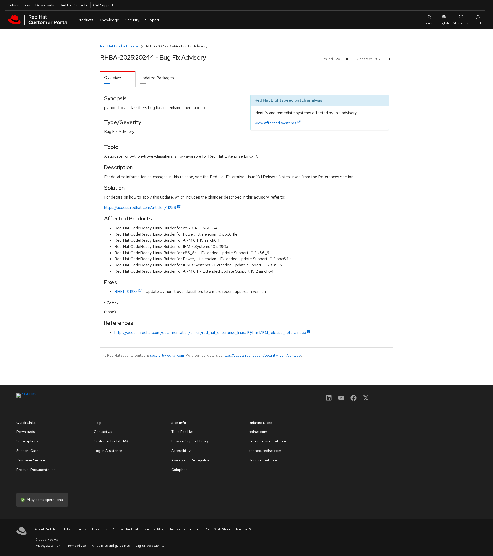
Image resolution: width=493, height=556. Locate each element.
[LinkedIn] (329, 399)
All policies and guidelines (111, 546)
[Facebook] (353, 399)
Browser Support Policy (190, 441)
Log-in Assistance (108, 450)
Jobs (66, 529)
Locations (99, 529)
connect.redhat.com (265, 450)
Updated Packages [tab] (157, 77)
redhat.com (258, 431)
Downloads (44, 5)
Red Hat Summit (248, 529)
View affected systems (275, 123)
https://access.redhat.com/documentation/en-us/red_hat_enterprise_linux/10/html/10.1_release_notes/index (210, 332)
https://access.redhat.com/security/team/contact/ (262, 355)
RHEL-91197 (125, 291)
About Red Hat (46, 529)
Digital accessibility (150, 546)
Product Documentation (36, 469)
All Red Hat (461, 23)
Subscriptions (19, 5)
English (444, 23)
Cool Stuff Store (218, 529)
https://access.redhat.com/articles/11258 (140, 207)
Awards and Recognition (190, 460)
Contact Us (103, 431)
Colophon (179, 469)
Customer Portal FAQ (111, 441)
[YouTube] (341, 399)
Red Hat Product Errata (119, 46)
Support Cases (28, 450)
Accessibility (181, 450)
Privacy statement (48, 546)
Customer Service (30, 460)
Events (81, 529)
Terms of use (77, 546)
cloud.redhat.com (263, 460)
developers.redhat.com (267, 441)
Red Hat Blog (154, 529)
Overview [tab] (112, 77)
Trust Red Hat (182, 431)
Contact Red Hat (125, 529)
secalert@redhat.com (167, 355)
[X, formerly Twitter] (366, 399)
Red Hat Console (73, 5)
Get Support (103, 5)
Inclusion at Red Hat (185, 529)
